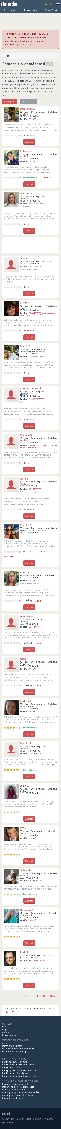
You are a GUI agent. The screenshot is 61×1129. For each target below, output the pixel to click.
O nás (5, 1026)
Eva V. (23, 828)
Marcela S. (26, 435)
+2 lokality (24, 440)
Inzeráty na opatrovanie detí (16, 1084)
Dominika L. (27, 616)
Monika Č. (26, 525)
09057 (35, 753)
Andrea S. (26, 701)
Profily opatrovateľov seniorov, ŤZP (19, 1070)
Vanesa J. (25, 572)
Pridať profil (9, 101)
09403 (35, 838)
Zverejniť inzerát (28, 101)
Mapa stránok (9, 1035)
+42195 (36, 203)
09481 (35, 266)
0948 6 (35, 580)
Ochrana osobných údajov (15, 1051)
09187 (35, 119)
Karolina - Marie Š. (31, 388)
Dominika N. (27, 108)
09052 (35, 626)
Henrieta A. (27, 910)
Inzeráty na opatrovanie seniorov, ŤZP (20, 1092)
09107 (35, 669)
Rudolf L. (25, 952)
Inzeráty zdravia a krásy (14, 1098)
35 (44, 996)
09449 (37, 314)
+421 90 (37, 960)
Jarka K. (24, 658)
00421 (37, 356)
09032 (35, 489)
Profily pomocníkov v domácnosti (18, 1064)
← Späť (25, 996)
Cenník (5, 1043)
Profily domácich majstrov (15, 1073)
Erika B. (24, 785)
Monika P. (26, 743)
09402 (35, 880)
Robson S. (26, 151)
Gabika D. (26, 870)
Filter (7, 55)
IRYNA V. (25, 302)
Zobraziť (29, 142)
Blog (4, 1029)
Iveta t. (24, 478)
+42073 (36, 399)
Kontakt (6, 1032)
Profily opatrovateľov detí (14, 1061)
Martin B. (25, 346)
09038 (38, 446)
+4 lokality (24, 114)
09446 (35, 161)
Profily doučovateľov (12, 1067)
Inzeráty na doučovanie (13, 1089)
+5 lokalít (24, 156)
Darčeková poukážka (12, 1045)
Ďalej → (54, 996)
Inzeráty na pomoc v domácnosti (18, 1086)
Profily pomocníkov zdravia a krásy (19, 1076)
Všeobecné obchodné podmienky (18, 1048)
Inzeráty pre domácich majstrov (18, 1095)
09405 (35, 711)
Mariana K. (26, 193)
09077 (35, 920)
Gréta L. (24, 258)
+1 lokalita (25, 484)
